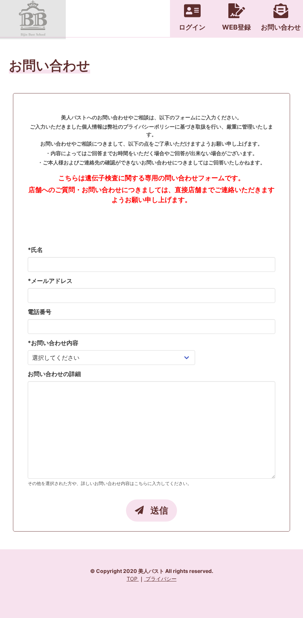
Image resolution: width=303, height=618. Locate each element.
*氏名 (35, 249)
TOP (133, 579)
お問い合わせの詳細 (54, 374)
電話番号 (39, 311)
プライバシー (160, 579)
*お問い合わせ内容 (53, 342)
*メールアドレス (50, 280)
